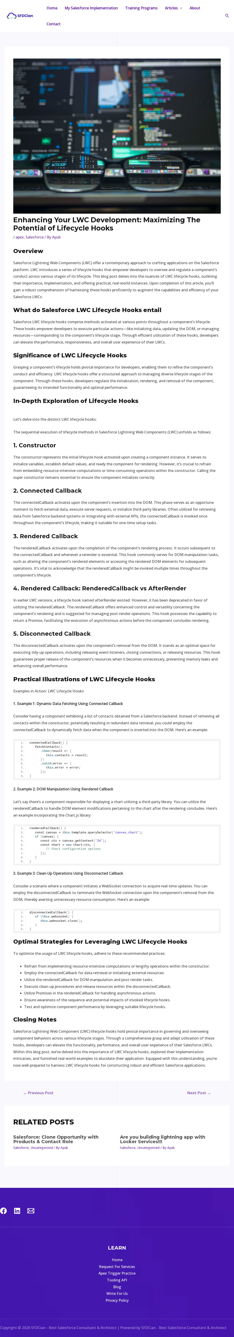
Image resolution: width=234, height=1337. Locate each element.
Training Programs (141, 7)
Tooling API (117, 1280)
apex (20, 237)
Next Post (199, 1092)
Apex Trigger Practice (117, 1273)
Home (52, 7)
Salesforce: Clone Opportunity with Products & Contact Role (55, 1139)
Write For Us (117, 1293)
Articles (171, 7)
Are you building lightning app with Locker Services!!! (162, 1139)
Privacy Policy (117, 1300)
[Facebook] (3, 1210)
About (195, 7)
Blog (117, 1286)
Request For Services (117, 1266)
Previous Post (38, 1092)
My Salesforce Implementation (91, 7)
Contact (54, 23)
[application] (180, 8)
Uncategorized (42, 1147)
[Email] (30, 1210)
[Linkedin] (17, 1210)
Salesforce (35, 237)
